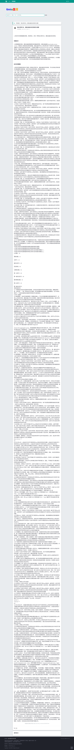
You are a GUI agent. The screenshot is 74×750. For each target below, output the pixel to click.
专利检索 (13, 1)
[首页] (14, 23)
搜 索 (46, 15)
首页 (9, 1)
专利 (16, 728)
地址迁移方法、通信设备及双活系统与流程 (29, 23)
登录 (68, 1)
